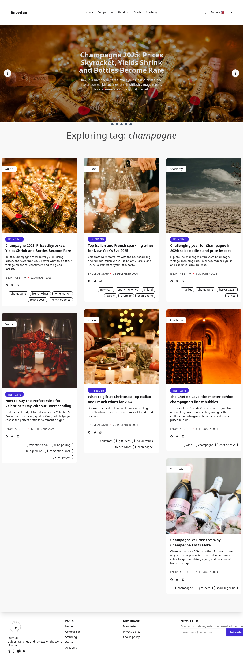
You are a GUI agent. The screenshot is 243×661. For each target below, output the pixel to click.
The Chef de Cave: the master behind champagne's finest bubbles (201, 399)
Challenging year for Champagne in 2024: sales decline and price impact (200, 248)
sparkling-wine (225, 588)
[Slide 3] (126, 124)
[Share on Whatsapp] (18, 285)
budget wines (35, 451)
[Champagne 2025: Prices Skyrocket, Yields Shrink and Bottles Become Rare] (39, 195)
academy (151, 12)
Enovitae (19, 12)
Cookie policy (131, 637)
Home (89, 12)
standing (123, 12)
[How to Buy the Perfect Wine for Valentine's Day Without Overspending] (39, 350)
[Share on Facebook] (6, 285)
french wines (40, 293)
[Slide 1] (117, 124)
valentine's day (38, 445)
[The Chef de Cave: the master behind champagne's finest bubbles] (203, 347)
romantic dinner (60, 451)
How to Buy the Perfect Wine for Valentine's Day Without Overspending (38, 403)
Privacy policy (131, 631)
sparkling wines (128, 289)
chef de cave (227, 445)
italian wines (145, 441)
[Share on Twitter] (12, 285)
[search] (204, 12)
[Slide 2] (121, 124)
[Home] (15, 626)
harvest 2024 (227, 289)
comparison (105, 12)
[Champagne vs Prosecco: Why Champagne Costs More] (203, 496)
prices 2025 (37, 299)
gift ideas (125, 441)
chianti (148, 289)
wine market (62, 293)
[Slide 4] (130, 124)
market (187, 289)
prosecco (204, 588)
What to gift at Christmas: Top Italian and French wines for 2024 (119, 399)
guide (137, 12)
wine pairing (62, 445)
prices (231, 295)
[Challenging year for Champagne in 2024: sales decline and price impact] (203, 195)
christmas (106, 441)
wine (189, 445)
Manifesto (129, 626)
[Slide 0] (112, 124)
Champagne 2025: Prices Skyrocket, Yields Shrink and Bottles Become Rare (38, 248)
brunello (126, 295)
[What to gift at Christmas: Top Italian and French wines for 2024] (121, 347)
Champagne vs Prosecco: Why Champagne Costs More (195, 542)
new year (106, 289)
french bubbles (60, 299)
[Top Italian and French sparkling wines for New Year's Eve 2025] (121, 195)
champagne (18, 293)
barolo (111, 295)
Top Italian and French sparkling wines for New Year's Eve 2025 (121, 248)
